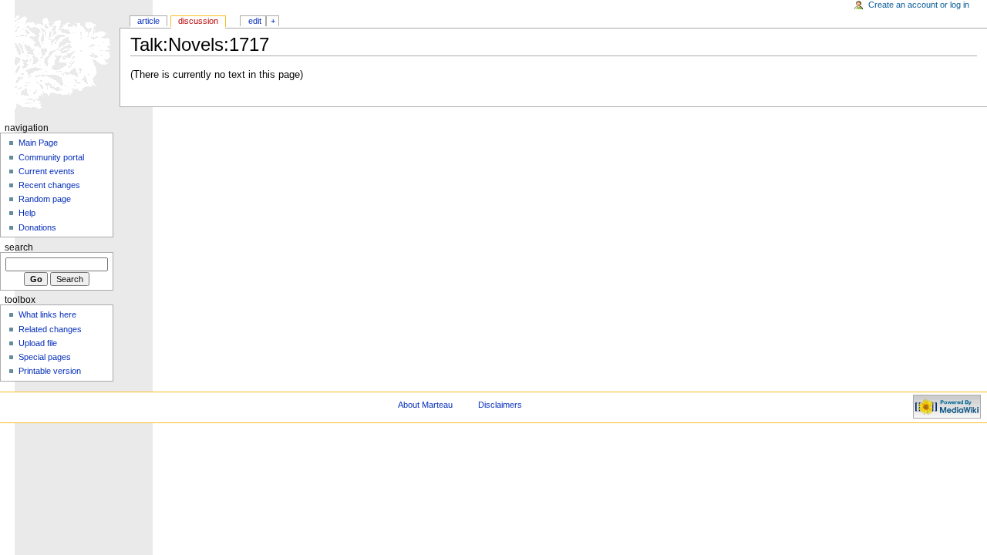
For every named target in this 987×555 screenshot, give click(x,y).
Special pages (45, 357)
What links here (47, 314)
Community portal (51, 157)
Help (27, 212)
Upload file (38, 343)
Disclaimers (500, 404)
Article (148, 20)
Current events (47, 171)
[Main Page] (60, 59)
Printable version (50, 370)
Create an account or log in (918, 4)
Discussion (198, 20)
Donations (37, 227)
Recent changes (49, 185)
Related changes (50, 329)
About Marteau (425, 404)
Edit (254, 20)
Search (19, 247)
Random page (45, 199)
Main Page (38, 142)
